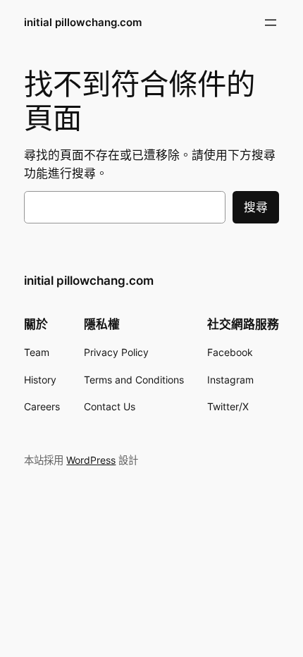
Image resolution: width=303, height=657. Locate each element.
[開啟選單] (270, 22)
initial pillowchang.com (83, 22)
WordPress (91, 460)
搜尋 (256, 207)
